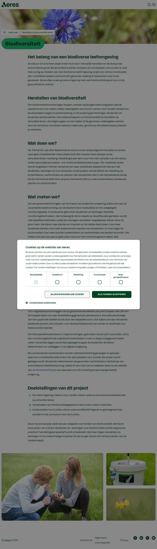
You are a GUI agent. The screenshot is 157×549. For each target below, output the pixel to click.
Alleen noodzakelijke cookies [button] (67, 294)
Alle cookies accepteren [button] (112, 294)
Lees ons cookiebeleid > (119, 267)
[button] (41, 303)
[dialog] (78, 274)
